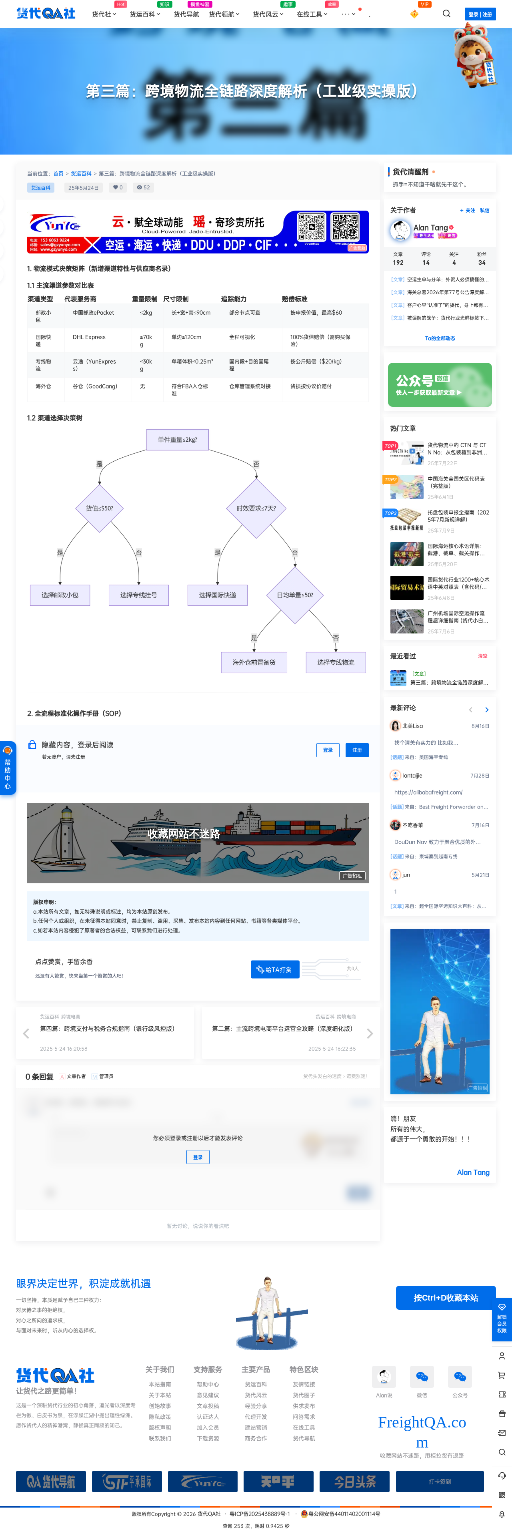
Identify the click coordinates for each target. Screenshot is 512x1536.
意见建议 (208, 1395)
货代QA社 (208, 1513)
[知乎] (279, 1481)
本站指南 (160, 1384)
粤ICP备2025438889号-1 (260, 1513)
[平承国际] (127, 1481)
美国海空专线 (433, 757)
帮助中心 (208, 1384)
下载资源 (208, 1438)
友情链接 (304, 1384)
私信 (485, 210)
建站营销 (256, 1427)
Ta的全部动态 (440, 338)
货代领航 (221, 14)
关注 (470, 210)
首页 (58, 173)
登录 (328, 749)
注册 (357, 749)
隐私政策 (160, 1416)
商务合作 (256, 1438)
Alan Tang (473, 1172)
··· (345, 14)
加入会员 (208, 1427)
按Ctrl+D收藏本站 (446, 1297)
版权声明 (160, 1427)
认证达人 (208, 1416)
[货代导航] (51, 1481)
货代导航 (304, 1438)
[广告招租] (440, 933)
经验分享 (256, 1405)
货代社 (108, 10)
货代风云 (272, 9)
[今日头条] (355, 1481)
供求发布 (304, 1405)
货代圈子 (304, 1395)
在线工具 (316, 10)
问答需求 (304, 1416)
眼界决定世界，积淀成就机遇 (83, 1283)
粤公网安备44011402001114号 (344, 1513)
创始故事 (160, 1405)
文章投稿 (208, 1405)
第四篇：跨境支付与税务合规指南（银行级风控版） (109, 1028)
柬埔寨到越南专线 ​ (438, 856)
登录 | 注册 (480, 15)
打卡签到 (440, 1481)
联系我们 (160, 1438)
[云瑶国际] (203, 1481)
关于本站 (160, 1395)
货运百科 (149, 9)
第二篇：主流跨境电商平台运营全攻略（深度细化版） (284, 1028)
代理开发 (256, 1416)
